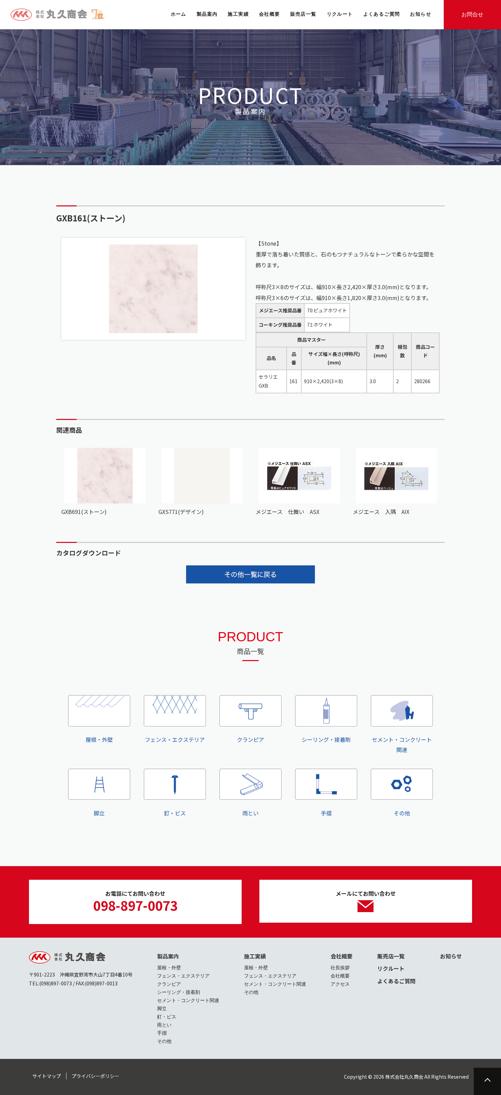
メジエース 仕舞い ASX (287, 511)
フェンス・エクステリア (175, 739)
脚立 (99, 813)
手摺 (326, 813)
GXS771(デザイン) (181, 511)
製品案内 (168, 956)
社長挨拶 (340, 967)
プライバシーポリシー (95, 1076)
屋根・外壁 (99, 739)
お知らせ (451, 956)
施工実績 (255, 956)
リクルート (391, 968)
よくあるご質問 (396, 981)
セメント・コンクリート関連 (402, 744)
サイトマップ (46, 1076)
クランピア (250, 739)
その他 (402, 813)
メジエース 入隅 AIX (381, 511)
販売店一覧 (391, 956)
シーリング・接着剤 (326, 739)
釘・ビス (175, 813)
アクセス (340, 984)
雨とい (250, 813)
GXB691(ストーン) (84, 511)
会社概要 (341, 956)
